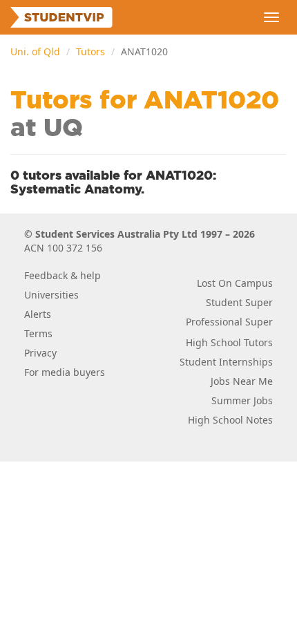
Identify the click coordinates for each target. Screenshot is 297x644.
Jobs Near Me (242, 381)
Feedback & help (62, 275)
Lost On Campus (235, 283)
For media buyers (64, 372)
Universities (51, 294)
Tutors (90, 51)
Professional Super (229, 321)
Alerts (37, 314)
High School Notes (230, 419)
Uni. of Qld (35, 51)
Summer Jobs (242, 400)
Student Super (239, 302)
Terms (38, 333)
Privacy (40, 352)
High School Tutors (229, 342)
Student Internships (226, 361)
